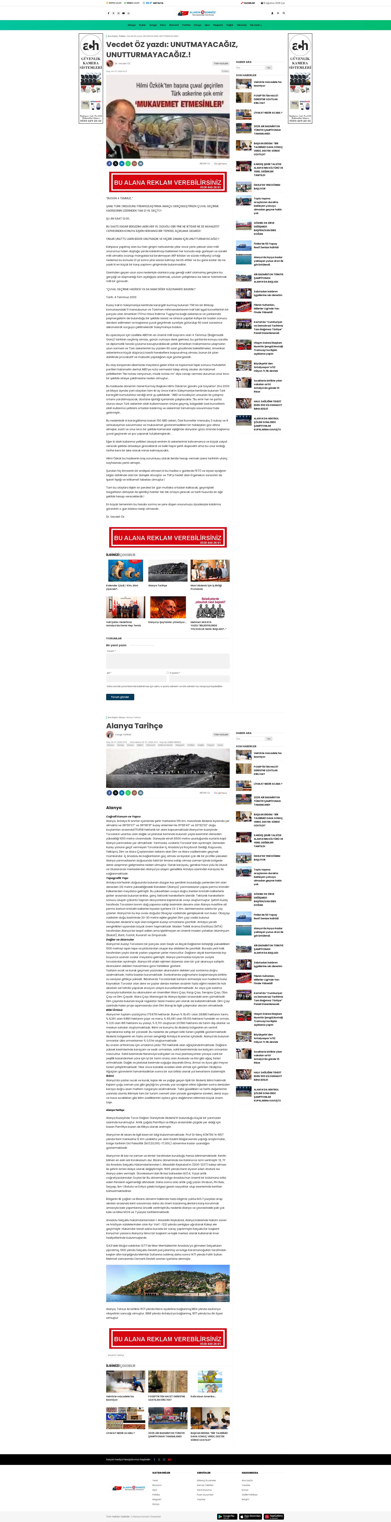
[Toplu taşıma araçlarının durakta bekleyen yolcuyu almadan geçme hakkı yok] (244, 204)
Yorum (111, 651)
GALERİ (115, 3)
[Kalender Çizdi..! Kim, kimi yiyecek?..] (125, 571)
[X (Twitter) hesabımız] (113, 13)
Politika (186, 25)
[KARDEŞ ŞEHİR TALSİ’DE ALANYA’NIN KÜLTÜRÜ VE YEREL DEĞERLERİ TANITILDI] (244, 170)
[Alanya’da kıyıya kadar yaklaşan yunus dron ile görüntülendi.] (244, 263)
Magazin (218, 25)
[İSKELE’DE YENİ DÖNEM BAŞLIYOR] (244, 191)
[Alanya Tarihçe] (167, 571)
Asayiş (153, 25)
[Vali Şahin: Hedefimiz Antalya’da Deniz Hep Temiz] (125, 607)
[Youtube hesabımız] (123, 13)
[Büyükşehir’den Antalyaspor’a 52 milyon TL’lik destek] (244, 369)
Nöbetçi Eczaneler (206, 1480)
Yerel (220, 745)
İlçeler (142, 25)
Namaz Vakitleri (205, 1485)
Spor (207, 25)
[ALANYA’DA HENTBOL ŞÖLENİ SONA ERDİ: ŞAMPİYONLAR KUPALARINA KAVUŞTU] (244, 424)
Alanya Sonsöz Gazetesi (146, 1516)
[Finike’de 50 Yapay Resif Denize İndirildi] (244, 250)
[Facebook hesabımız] (108, 13)
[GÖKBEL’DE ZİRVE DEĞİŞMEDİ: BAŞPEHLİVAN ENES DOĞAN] (244, 229)
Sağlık (229, 25)
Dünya (197, 25)
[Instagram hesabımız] (118, 13)
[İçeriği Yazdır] (140, 163)
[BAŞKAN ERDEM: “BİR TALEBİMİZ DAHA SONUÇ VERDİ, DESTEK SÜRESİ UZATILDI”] (244, 149)
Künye (245, 1489)
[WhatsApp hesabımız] (128, 13)
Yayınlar (201, 1499)
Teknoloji (242, 25)
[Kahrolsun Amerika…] (210, 1382)
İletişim (245, 1499)
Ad (109, 672)
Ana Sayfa (247, 1480)
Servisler (255, 25)
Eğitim (140, 745)
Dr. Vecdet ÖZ (122, 63)
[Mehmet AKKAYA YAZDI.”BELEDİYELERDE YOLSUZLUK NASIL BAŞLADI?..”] (210, 607)
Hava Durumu (204, 1489)
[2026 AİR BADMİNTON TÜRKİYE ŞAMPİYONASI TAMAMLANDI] (244, 132)
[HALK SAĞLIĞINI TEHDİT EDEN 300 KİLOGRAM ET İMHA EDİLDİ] (244, 407)
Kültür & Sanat (165, 745)
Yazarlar (246, 1485)
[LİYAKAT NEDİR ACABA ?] (244, 119)
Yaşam (210, 745)
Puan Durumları (205, 1494)
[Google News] (220, 163)
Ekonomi (174, 25)
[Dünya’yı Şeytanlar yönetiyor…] (167, 607)
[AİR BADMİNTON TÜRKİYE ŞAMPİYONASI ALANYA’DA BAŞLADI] (244, 280)
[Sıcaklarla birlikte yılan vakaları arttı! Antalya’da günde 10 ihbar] (244, 387)
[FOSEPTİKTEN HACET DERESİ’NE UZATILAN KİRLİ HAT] (244, 102)
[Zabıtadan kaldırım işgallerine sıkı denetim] (244, 297)
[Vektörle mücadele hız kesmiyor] (244, 88)
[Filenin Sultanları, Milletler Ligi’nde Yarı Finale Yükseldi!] (244, 311)
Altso (163, 25)
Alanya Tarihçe (116, 1355)
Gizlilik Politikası (249, 1494)
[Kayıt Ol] (272, 13)
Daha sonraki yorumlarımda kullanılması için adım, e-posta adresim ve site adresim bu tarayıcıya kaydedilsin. (165, 686)
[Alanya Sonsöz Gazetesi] (195, 18)
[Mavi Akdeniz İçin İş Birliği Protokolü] (210, 571)
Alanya (132, 25)
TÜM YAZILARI (221, 63)
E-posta (175, 672)
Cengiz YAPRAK (123, 734)
